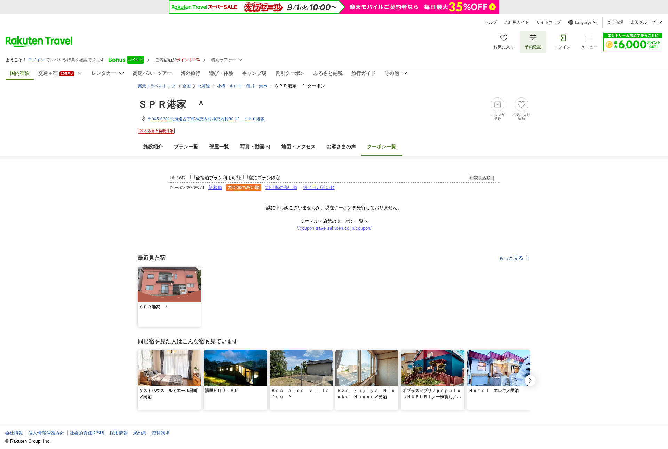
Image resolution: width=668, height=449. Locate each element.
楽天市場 (615, 22)
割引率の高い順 (281, 187)
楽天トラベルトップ (156, 86)
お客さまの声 (341, 146)
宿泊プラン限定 (264, 177)
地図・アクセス (298, 146)
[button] (196, 271)
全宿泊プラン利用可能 (218, 177)
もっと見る (511, 258)
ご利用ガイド (516, 22)
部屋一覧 (219, 146)
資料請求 (161, 432)
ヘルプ (491, 22)
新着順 (215, 187)
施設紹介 (153, 146)
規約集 (139, 432)
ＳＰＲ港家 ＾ (172, 104)
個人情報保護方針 (46, 432)
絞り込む (481, 178)
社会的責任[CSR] (87, 432)
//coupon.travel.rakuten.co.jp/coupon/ (334, 228)
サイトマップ (548, 22)
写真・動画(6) (255, 146)
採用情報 (119, 432)
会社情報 (14, 432)
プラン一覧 (186, 146)
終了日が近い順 (319, 187)
